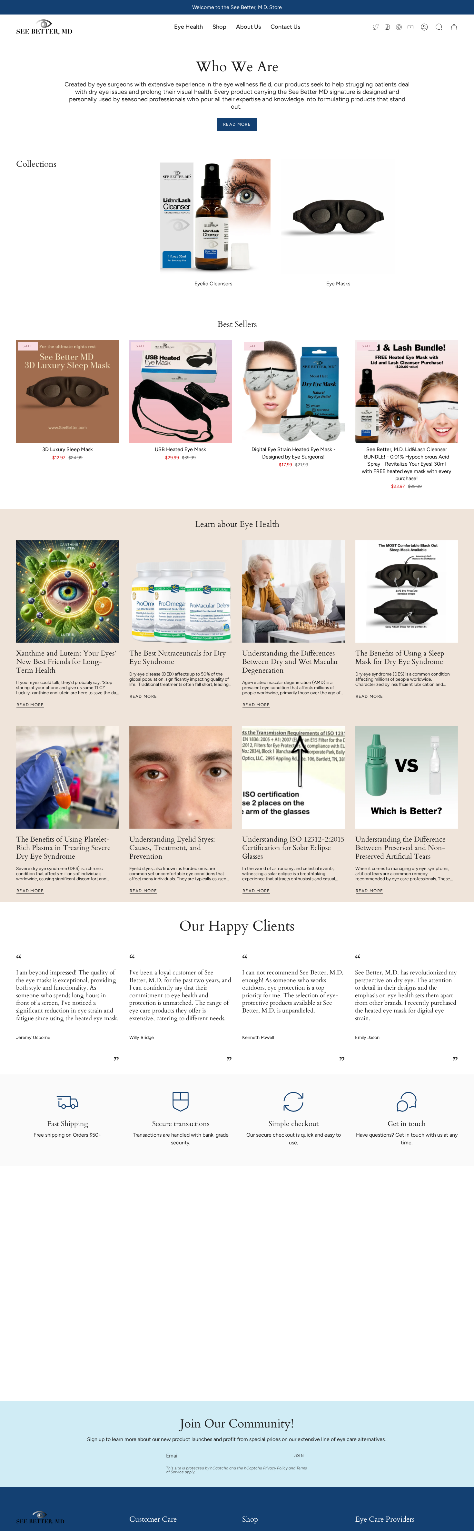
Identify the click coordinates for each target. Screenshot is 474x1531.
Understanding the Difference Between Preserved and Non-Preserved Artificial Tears (400, 848)
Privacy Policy (275, 1468)
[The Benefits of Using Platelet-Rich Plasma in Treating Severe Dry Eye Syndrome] (67, 777)
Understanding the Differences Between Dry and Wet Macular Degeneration (290, 662)
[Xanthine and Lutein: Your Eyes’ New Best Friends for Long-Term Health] (67, 591)
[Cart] (454, 27)
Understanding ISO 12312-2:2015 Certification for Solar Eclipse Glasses (293, 848)
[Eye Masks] (338, 216)
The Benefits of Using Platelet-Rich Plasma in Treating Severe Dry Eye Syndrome (63, 848)
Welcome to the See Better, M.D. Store (237, 7)
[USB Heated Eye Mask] (180, 391)
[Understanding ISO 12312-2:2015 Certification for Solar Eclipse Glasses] (293, 777)
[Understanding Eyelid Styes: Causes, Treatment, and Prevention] (180, 777)
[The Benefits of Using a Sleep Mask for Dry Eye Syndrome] (406, 591)
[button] (219, 27)
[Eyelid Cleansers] (213, 216)
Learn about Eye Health (237, 524)
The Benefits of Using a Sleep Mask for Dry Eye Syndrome (399, 657)
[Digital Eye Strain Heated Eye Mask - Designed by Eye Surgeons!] (293, 391)
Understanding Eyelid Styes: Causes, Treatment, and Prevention (172, 848)
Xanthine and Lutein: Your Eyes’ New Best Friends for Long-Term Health (66, 662)
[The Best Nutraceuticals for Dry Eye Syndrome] (180, 591)
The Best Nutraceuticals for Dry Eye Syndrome (177, 657)
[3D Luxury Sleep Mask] (67, 391)
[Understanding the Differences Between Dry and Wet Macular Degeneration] (293, 591)
